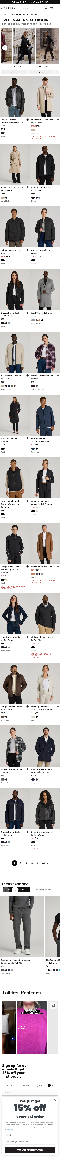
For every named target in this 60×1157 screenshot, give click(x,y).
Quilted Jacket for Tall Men (11, 251)
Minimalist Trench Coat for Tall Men (42, 121)
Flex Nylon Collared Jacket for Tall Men (40, 439)
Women (26, 1085)
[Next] (15, 890)
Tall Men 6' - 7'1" (19, 2)
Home (5, 14)
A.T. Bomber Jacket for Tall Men (11, 377)
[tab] (44, 890)
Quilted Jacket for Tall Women (41, 251)
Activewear (42, 67)
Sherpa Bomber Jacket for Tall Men (11, 708)
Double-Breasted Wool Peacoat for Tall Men (41, 770)
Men (41, 1085)
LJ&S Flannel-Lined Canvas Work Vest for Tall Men (10, 504)
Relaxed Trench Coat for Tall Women (12, 188)
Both (54, 1085)
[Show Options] (53, 1141)
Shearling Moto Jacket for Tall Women (41, 833)
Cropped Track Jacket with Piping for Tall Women (11, 570)
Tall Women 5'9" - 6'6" (38, 2)
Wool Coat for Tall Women (9, 439)
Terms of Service (51, 1127)
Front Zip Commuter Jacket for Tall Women (41, 502)
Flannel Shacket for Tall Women (42, 377)
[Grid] (57, 72)
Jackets (17, 67)
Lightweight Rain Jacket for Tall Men (42, 638)
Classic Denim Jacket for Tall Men (41, 188)
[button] (24, 1027)
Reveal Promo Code (30, 1149)
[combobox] (29, 1141)
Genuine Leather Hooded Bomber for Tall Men (12, 123)
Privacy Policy (10, 1129)
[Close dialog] (55, 1100)
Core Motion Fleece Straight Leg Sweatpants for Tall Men (15, 961)
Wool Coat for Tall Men (41, 313)
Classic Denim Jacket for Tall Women (11, 314)
